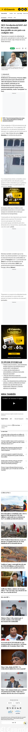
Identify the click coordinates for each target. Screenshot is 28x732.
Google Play (18, 702)
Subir (13, 722)
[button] (14, 403)
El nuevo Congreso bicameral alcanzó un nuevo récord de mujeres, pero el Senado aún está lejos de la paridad (12, 468)
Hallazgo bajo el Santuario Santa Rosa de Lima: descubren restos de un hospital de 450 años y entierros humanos (11, 449)
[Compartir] (25, 48)
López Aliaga (19, 13)
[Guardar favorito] (22, 48)
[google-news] (20, 708)
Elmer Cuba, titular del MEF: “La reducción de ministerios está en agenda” (13, 668)
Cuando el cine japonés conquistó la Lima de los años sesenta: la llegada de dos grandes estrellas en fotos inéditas (12, 455)
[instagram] (13, 708)
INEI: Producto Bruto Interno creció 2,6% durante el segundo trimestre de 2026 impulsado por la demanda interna (13, 541)
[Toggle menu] (2, 9)
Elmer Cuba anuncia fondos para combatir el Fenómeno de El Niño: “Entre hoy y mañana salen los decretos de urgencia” (14, 691)
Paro (15, 13)
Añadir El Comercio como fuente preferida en (13, 20)
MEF (11, 418)
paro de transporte (19, 418)
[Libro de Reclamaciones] (18, 712)
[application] (14, 403)
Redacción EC (6, 74)
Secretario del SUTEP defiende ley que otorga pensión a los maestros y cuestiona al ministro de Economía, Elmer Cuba (13, 644)
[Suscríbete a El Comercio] (22, 9)
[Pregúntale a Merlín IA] (25, 723)
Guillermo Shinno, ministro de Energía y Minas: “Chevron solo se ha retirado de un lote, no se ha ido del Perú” (13, 590)
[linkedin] (18, 708)
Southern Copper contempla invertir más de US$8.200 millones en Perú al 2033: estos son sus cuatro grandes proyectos (13, 566)
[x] (10, 708)
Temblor (11, 13)
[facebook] (7, 708)
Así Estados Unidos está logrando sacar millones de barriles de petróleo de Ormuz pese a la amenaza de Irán (12, 436)
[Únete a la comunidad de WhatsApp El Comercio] (12, 48)
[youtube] (15, 708)
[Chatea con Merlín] (19, 9)
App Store (10, 702)
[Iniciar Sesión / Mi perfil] (25, 9)
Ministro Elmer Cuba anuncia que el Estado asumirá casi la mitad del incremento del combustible (12, 619)
